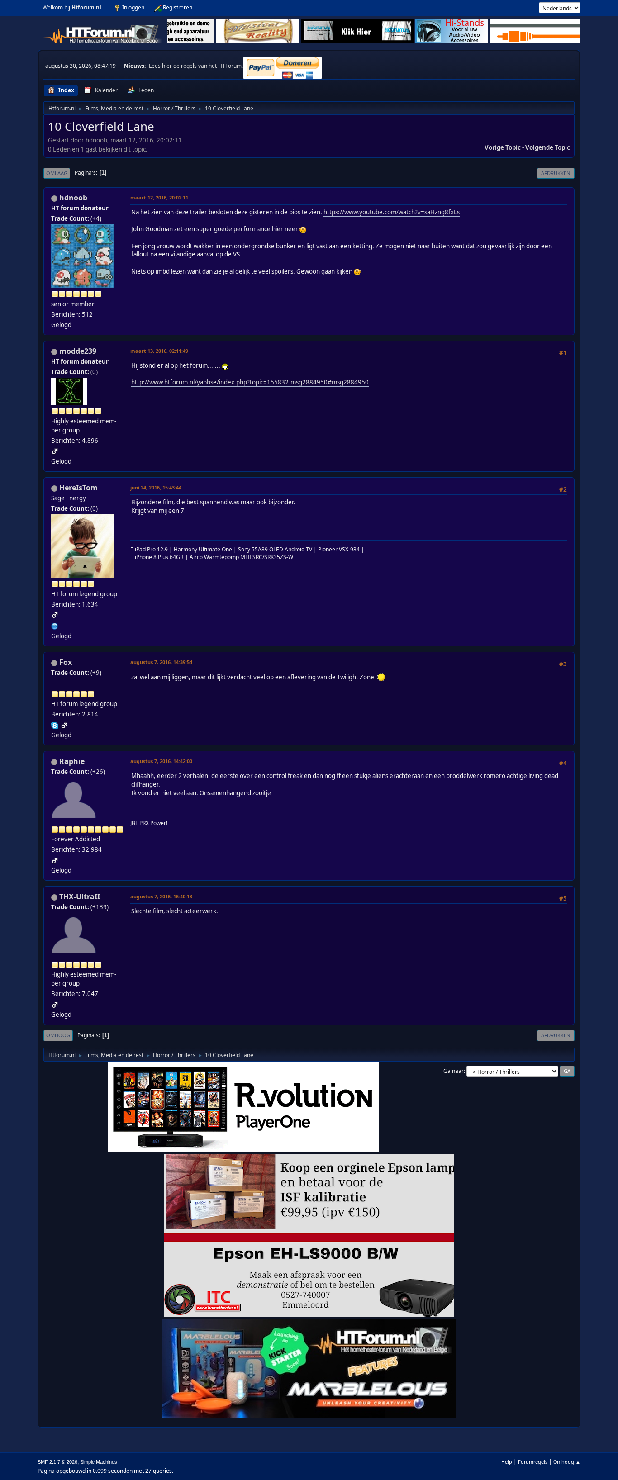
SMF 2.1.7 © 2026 (57, 1462)
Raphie (72, 761)
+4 (96, 218)
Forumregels (532, 1461)
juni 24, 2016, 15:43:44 (155, 487)
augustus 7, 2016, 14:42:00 (161, 761)
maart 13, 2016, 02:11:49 (159, 350)
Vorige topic (503, 147)
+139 (99, 907)
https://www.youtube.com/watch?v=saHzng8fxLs (391, 212)
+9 (96, 673)
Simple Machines (98, 1462)
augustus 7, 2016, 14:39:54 (161, 662)
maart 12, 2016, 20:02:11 (159, 197)
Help (506, 1461)
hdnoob (73, 198)
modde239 (77, 351)
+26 (97, 772)
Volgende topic (547, 147)
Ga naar (453, 1071)
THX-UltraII (79, 896)
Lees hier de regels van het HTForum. (196, 66)
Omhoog (58, 1035)
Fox (65, 662)
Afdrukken (555, 173)
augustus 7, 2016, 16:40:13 (161, 896)
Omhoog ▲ (566, 1461)
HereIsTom (78, 488)
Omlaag (56, 173)
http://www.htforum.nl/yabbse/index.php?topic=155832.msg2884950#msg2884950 (250, 382)
